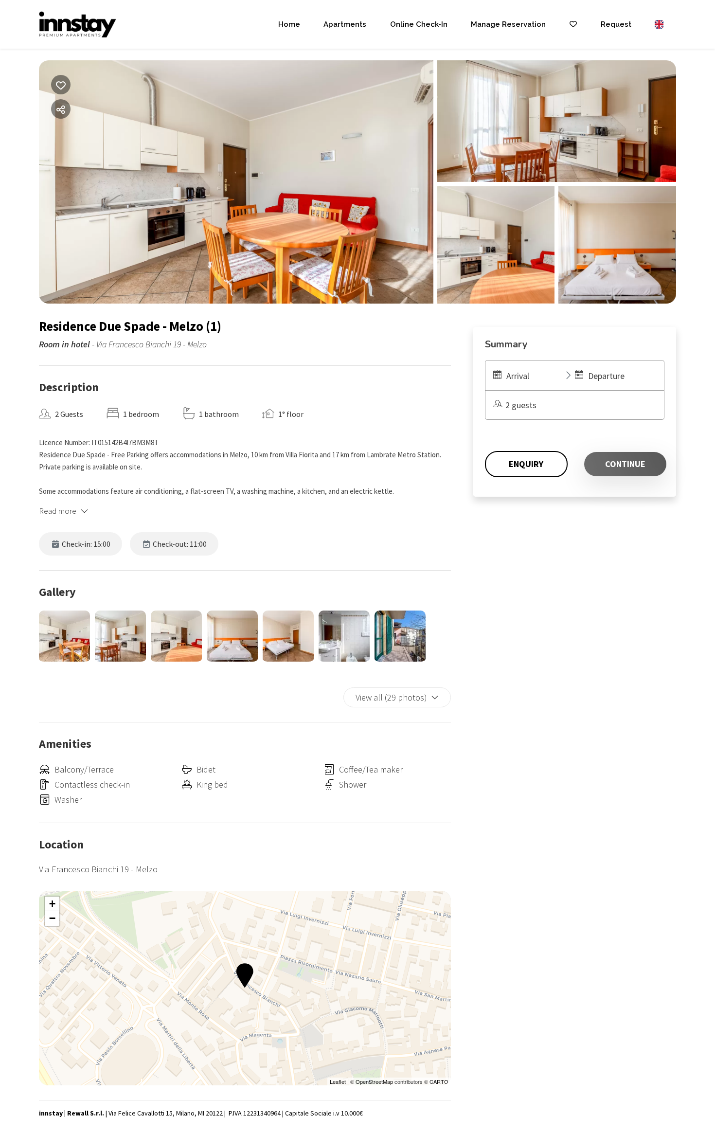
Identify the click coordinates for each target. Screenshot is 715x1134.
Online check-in (418, 24)
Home (289, 24)
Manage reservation (508, 24)
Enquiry (526, 463)
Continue (625, 463)
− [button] (52, 918)
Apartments (344, 24)
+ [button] (52, 904)
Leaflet (338, 1081)
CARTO (438, 1081)
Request (616, 24)
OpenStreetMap (374, 1081)
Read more (57, 510)
